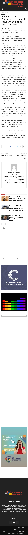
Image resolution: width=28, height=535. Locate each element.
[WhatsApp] (7, 146)
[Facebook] (10, 146)
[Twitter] (14, 146)
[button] (2, 9)
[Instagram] (14, 522)
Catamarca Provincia (7, 24)
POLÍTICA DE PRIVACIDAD (19, 527)
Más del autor (17, 193)
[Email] (20, 146)
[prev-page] (2, 224)
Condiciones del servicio (7, 527)
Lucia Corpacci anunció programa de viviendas (6, 156)
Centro (6, 12)
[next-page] (5, 224)
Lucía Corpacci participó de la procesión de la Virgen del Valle (21, 157)
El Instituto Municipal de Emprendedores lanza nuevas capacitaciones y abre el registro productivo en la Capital (17, 209)
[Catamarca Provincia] (14, 3)
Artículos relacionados (7, 193)
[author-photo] (14, 170)
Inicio (2, 12)
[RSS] (15, 186)
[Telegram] (17, 146)
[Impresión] (23, 146)
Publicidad (14, 529)
